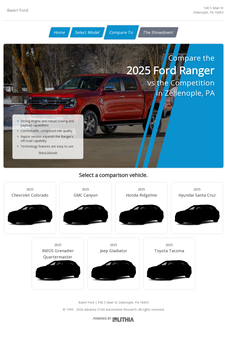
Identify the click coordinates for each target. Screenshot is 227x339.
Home (59, 32)
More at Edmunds (48, 152)
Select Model (87, 32)
